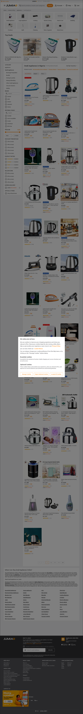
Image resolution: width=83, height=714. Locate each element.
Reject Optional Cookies (41, 374)
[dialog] (41, 357)
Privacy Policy (56, 346)
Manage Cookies (26, 374)
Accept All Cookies (56, 374)
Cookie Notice (38, 348)
